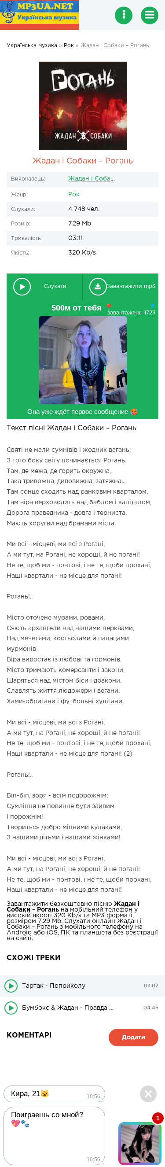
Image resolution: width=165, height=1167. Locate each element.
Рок (74, 194)
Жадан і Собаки (93, 178)
